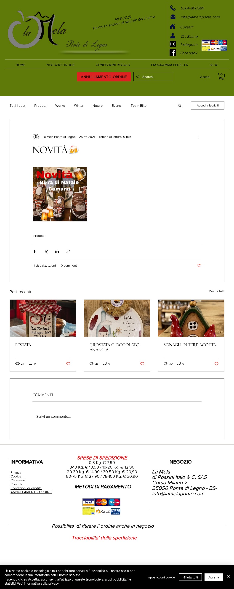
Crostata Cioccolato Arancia (114, 347)
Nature (98, 105)
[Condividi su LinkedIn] (57, 251)
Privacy (16, 472)
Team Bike (138, 105)
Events (117, 105)
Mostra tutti (216, 291)
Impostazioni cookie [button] (160, 577)
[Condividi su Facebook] (34, 251)
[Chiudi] (228, 577)
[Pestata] (43, 318)
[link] (221, 76)
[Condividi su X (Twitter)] (46, 251)
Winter (78, 105)
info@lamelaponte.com (178, 493)
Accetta (213, 577)
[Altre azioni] (199, 136)
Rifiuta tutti (190, 577)
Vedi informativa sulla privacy (38, 583)
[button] (180, 105)
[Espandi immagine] (59, 194)
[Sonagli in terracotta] (191, 318)
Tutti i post (17, 105)
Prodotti (40, 105)
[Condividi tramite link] (68, 251)
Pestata (23, 344)
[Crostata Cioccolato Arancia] (117, 318)
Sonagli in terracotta (190, 344)
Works (60, 105)
